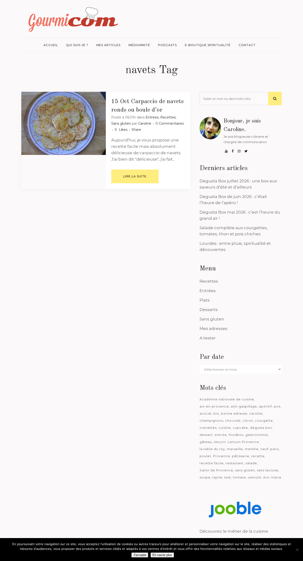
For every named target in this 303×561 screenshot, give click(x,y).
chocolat (233, 420)
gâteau (206, 442)
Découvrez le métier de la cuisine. (234, 531)
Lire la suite (135, 176)
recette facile (212, 463)
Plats (205, 300)
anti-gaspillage (244, 406)
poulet (205, 456)
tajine (217, 477)
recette (258, 456)
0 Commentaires (170, 123)
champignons (211, 420)
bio (216, 413)
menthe (251, 449)
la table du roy (212, 449)
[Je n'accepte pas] (297, 549)
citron (248, 420)
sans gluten (245, 470)
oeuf (264, 449)
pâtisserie (240, 456)
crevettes (208, 428)
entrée (221, 435)
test (227, 477)
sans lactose (267, 470)
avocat (206, 413)
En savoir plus (162, 555)
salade (251, 463)
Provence (221, 456)
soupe (205, 477)
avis (277, 406)
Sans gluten (121, 123)
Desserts (209, 309)
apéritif (265, 406)
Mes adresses (213, 328)
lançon (220, 442)
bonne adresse (234, 413)
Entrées (152, 117)
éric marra (272, 477)
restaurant (235, 463)
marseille (235, 449)
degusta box (261, 428)
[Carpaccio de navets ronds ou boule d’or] (63, 123)
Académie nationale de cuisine (227, 399)
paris (274, 449)
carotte (256, 413)
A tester (208, 338)
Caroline (144, 123)
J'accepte (139, 555)
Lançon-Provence (243, 442)
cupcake (240, 428)
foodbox (236, 435)
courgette (264, 420)
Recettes (168, 117)
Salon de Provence (216, 470)
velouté (254, 477)
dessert (206, 435)
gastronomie (256, 435)
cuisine (224, 428)
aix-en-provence (214, 406)
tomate (239, 477)
